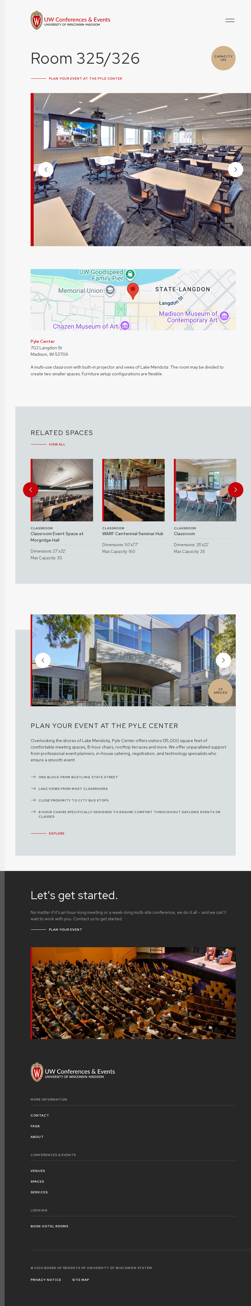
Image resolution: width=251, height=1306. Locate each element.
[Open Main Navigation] (230, 20)
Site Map (80, 1280)
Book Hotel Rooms (49, 1226)
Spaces (37, 1182)
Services (39, 1192)
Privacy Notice (46, 1280)
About (37, 1137)
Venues (38, 1171)
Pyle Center (43, 341)
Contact (40, 1115)
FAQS (35, 1126)
